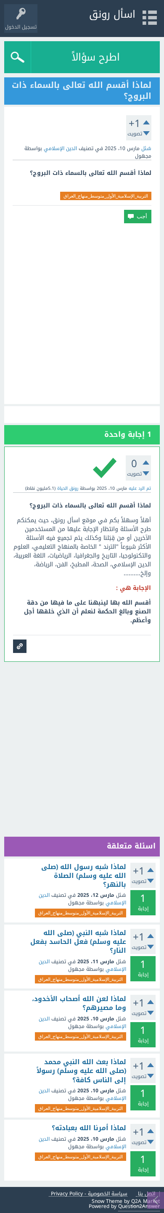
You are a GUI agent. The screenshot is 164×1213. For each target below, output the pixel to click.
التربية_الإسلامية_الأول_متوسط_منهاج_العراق (105, 195)
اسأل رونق (112, 14)
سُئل (146, 148)
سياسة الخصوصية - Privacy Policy (89, 1194)
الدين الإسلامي (60, 148)
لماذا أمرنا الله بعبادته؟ (89, 1128)
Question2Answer (139, 1206)
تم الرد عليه (140, 488)
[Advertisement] (82, 314)
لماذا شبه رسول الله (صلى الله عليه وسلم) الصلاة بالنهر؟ (83, 876)
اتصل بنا (146, 1194)
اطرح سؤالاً (95, 57)
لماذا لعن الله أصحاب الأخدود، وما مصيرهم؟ (79, 1003)
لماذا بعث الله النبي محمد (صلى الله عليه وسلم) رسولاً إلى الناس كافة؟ (81, 1071)
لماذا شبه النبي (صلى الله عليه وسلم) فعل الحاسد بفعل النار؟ (78, 942)
